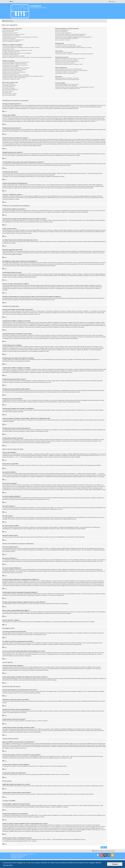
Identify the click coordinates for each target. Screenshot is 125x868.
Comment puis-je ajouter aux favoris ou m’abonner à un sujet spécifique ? (71, 70)
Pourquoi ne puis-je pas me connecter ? (11, 35)
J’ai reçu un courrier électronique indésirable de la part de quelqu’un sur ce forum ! (73, 47)
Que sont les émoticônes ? (8, 86)
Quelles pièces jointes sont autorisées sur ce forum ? (67, 78)
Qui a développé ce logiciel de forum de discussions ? (67, 84)
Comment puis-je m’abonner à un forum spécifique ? (66, 71)
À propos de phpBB (56, 807)
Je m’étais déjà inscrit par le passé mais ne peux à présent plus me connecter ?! (20, 37)
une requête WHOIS (43, 826)
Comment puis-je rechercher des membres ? (65, 62)
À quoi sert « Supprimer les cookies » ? (11, 41)
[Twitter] (97, 855)
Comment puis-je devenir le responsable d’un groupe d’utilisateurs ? (70, 35)
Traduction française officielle (17, 855)
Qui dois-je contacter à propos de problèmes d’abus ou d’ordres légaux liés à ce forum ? (74, 87)
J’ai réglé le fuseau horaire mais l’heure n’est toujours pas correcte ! (17, 50)
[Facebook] (108, 855)
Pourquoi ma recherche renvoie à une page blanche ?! (67, 61)
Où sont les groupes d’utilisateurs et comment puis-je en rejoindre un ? (70, 34)
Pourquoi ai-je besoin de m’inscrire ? (10, 30)
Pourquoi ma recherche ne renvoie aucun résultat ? (66, 60)
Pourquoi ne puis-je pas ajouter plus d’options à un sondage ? (16, 67)
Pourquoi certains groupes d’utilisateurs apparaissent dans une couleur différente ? (73, 37)
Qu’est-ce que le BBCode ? (8, 83)
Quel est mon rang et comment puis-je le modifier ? (13, 56)
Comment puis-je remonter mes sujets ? (11, 79)
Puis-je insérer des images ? (8, 88)
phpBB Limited (42, 805)
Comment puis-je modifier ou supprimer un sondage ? (14, 69)
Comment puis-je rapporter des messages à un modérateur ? (16, 74)
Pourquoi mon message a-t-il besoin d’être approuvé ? (14, 77)
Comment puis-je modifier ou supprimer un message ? (14, 63)
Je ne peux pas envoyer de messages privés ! (65, 44)
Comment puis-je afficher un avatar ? (10, 54)
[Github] (105, 855)
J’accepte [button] (115, 864)
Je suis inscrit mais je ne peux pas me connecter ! (13, 34)
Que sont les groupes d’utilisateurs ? (63, 32)
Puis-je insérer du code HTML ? (9, 85)
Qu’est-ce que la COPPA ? (8, 31)
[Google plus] (101, 855)
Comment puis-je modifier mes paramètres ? (12, 46)
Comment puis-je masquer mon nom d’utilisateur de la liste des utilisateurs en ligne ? (21, 47)
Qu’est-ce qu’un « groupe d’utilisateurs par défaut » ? (67, 38)
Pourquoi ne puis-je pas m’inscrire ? (10, 32)
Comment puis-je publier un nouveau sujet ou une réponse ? (15, 62)
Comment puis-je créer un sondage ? (10, 66)
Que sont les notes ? (7, 92)
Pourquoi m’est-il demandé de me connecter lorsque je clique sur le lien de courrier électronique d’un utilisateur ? (27, 57)
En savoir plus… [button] (8, 865)
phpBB (18, 853)
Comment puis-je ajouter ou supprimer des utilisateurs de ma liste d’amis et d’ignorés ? (74, 53)
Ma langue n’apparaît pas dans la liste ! (11, 51)
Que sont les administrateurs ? (62, 30)
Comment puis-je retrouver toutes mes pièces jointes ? (67, 79)
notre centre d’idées (90, 815)
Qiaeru (25, 855)
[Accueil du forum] (20, 11)
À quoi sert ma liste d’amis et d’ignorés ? (64, 52)
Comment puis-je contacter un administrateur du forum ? (67, 88)
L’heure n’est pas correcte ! (8, 48)
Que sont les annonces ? (8, 91)
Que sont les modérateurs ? (61, 31)
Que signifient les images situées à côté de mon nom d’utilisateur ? (17, 53)
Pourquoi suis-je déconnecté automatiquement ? (13, 39)
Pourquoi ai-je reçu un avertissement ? (11, 73)
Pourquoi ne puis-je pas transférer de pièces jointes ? (14, 72)
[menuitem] (11, 2)
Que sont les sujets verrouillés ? (9, 93)
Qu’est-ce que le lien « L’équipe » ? (63, 39)
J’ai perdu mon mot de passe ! (9, 38)
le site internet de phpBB (8, 254)
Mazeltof (20, 856)
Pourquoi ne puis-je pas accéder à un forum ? (12, 70)
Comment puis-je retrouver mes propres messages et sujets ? (69, 64)
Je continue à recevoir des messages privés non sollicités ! (68, 46)
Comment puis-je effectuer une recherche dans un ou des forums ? (70, 58)
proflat (14, 856)
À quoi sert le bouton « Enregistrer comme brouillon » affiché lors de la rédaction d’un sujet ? (22, 76)
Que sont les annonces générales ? (10, 89)
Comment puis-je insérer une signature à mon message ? (15, 65)
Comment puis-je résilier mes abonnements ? (65, 73)
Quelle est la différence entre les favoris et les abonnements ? (69, 69)
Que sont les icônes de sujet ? (9, 95)
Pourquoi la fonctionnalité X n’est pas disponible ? (66, 85)
